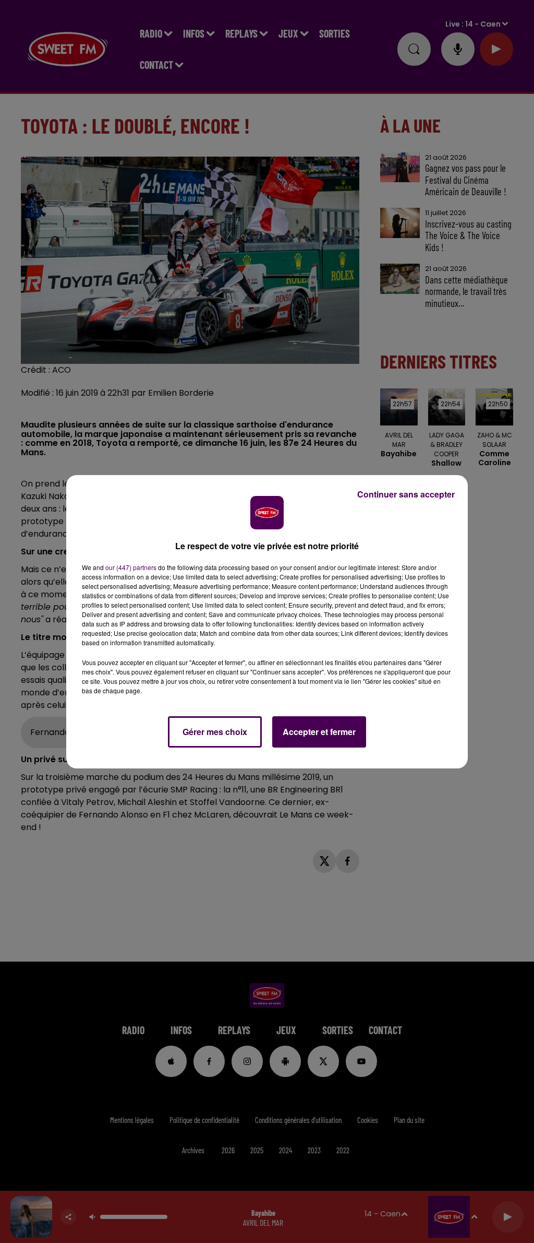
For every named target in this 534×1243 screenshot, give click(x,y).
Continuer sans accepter (406, 494)
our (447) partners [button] (130, 567)
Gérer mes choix (215, 732)
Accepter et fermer (319, 732)
